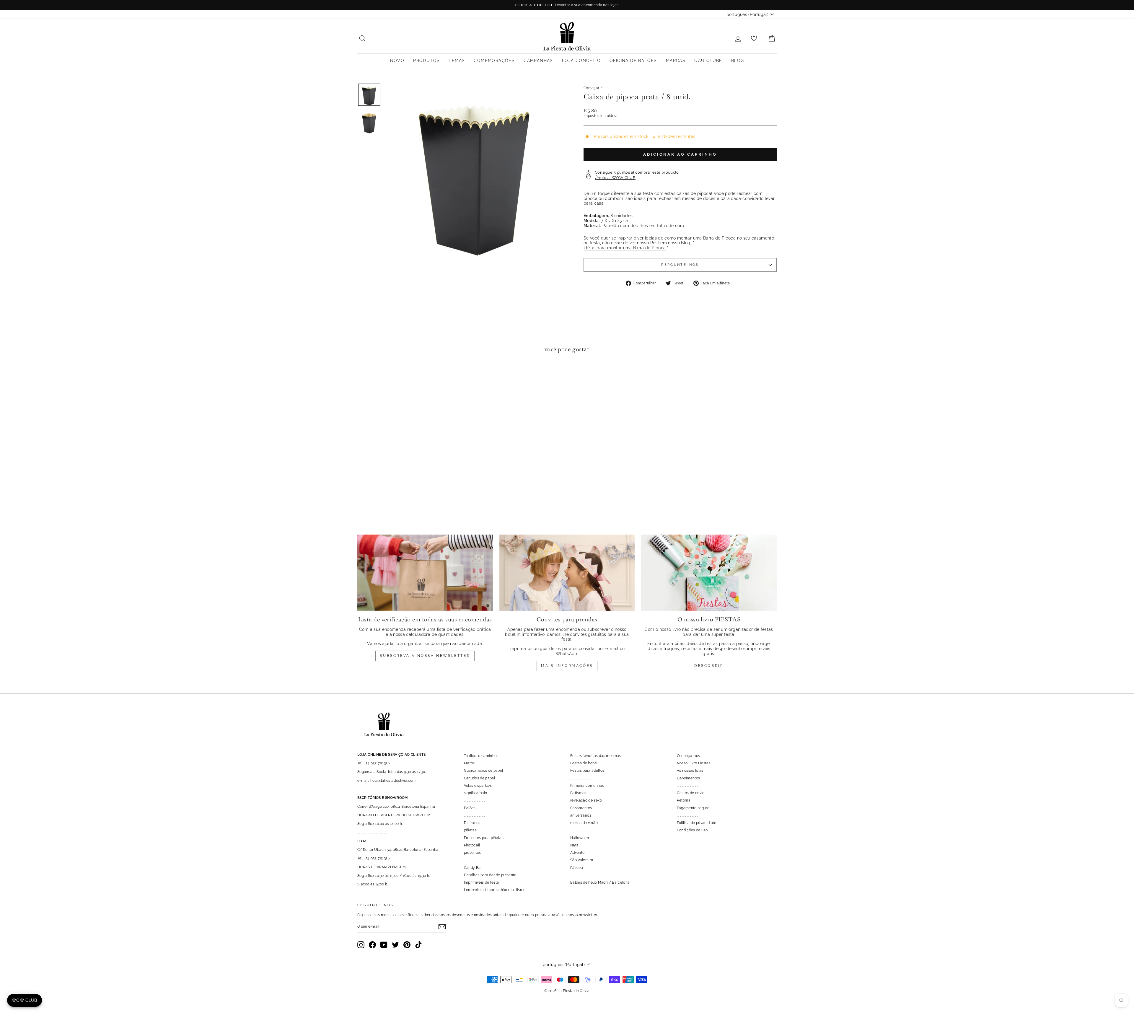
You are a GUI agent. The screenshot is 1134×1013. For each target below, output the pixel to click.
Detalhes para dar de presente (490, 875)
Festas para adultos (587, 770)
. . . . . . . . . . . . (579, 875)
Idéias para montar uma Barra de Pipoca (625, 247)
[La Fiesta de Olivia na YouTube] (383, 944)
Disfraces (472, 823)
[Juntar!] (442, 926)
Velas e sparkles (478, 786)
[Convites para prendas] (567, 573)
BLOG (737, 60)
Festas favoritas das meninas (595, 756)
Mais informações (567, 666)
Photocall (472, 845)
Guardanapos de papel (483, 770)
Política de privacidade (696, 823)
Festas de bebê (583, 763)
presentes (472, 853)
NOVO (397, 60)
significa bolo (475, 793)
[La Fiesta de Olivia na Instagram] (360, 944)
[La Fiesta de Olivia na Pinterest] (406, 944)
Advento (577, 853)
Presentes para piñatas (484, 838)
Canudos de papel (479, 778)
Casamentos (581, 808)
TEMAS (457, 60)
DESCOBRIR (709, 666)
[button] (363, 375)
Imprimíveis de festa (481, 882)
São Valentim (581, 860)
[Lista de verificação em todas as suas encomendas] (425, 573)
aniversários (580, 815)
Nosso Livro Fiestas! (694, 763)
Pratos (469, 763)
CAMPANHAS (538, 60)
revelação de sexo (586, 800)
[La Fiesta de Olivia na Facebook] (372, 944)
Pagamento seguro (693, 808)
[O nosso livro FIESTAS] (709, 573)
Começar (591, 88)
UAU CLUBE (708, 60)
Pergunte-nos (680, 265)
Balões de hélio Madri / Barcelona (600, 882)
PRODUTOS (426, 60)
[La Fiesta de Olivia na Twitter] (395, 944)
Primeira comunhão (587, 786)
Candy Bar (473, 868)
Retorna (683, 800)
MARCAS (675, 60)
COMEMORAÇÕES (494, 60)
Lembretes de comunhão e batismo (495, 890)
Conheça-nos (688, 756)
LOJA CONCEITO (581, 60)
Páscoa (576, 868)
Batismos (578, 793)
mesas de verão (584, 823)
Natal (575, 845)
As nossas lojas (690, 770)
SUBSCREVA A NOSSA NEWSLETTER (425, 656)
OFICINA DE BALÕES (633, 60)
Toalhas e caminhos (481, 756)
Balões (470, 808)
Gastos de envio (691, 793)
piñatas (470, 830)
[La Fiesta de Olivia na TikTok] (418, 944)
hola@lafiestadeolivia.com (393, 781)
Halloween (579, 838)
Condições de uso (692, 830)
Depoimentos (688, 778)
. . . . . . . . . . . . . (474, 800)
